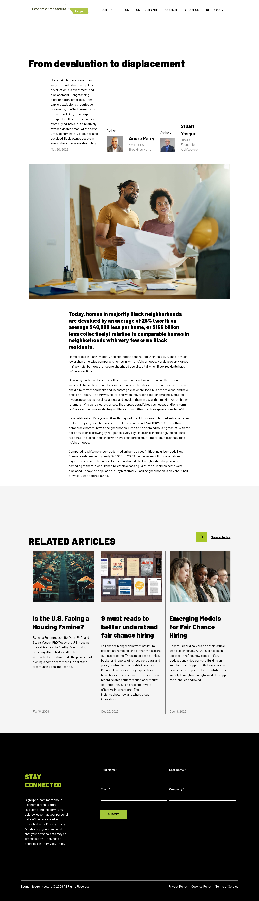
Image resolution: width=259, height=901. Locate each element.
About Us (191, 10)
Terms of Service (226, 886)
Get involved (216, 10)
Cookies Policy (201, 886)
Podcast (170, 10)
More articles (220, 537)
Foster (106, 10)
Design (124, 10)
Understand (146, 10)
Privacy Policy (55, 824)
